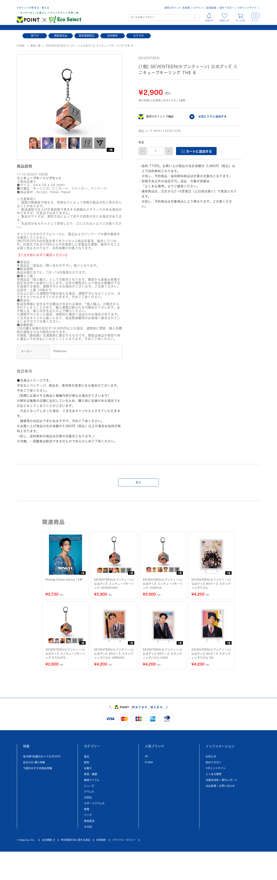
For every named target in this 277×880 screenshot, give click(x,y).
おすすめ (138, 35)
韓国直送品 (60, 35)
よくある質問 (213, 774)
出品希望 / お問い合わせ (220, 786)
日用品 (88, 797)
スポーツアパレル (94, 803)
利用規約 (101, 840)
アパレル (89, 791)
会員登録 (211, 7)
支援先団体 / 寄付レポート (221, 780)
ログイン (198, 7)
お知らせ (211, 756)
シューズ (89, 786)
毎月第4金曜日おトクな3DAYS (41, 756)
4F (146, 756)
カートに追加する (198, 151)
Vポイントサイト (247, 7)
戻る (138, 482)
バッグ (88, 815)
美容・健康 (90, 774)
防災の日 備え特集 (34, 762)
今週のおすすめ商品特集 (37, 768)
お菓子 (88, 768)
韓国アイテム (91, 780)
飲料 (86, 762)
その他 (88, 826)
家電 (86, 809)
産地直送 (89, 821)
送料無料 (112, 35)
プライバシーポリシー (124, 840)
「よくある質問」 (154, 186)
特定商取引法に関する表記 (75, 840)
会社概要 (47, 840)
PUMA (149, 762)
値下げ (35, 35)
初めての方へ (226, 7)
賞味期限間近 (86, 35)
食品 (86, 756)
